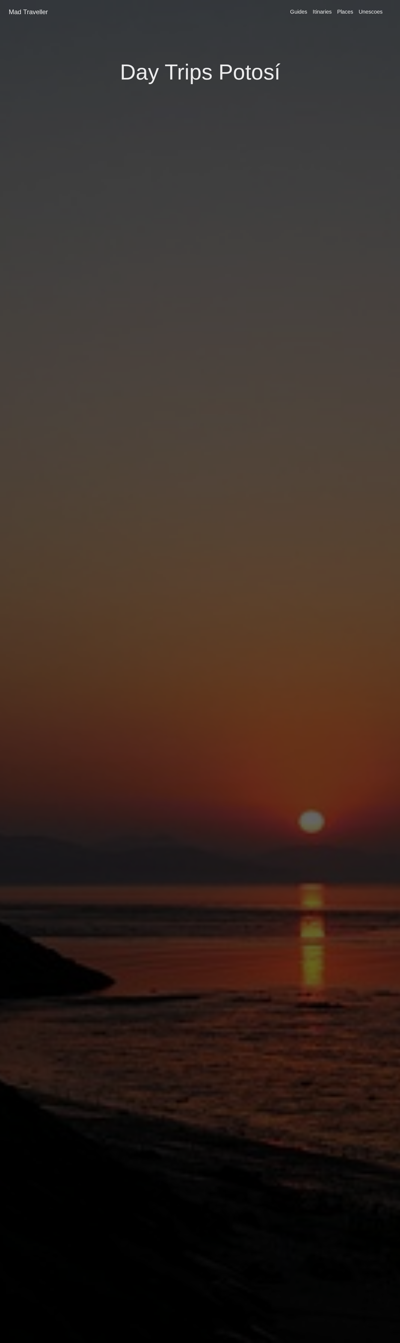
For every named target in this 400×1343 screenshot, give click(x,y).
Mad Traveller (28, 12)
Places (345, 12)
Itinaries (322, 12)
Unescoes (371, 12)
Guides (298, 12)
